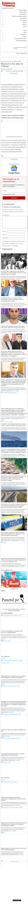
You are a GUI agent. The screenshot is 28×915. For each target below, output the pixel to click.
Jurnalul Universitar (21, 38)
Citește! (18, 279)
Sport (25, 26)
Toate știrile (23, 12)
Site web (4, 238)
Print (25, 30)
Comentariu (6, 215)
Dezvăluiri (23, 18)
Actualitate (23, 14)
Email (4, 234)
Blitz (25, 32)
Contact (4, 911)
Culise (25, 36)
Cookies (23, 911)
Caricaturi (24, 34)
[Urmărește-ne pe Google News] (14, 169)
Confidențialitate (14, 911)
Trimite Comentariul (7, 249)
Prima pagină (23, 10)
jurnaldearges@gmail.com (13, 870)
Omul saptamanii (21, 40)
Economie (23, 20)
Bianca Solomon (7, 69)
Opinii (25, 22)
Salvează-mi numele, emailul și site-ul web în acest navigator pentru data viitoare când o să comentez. (14, 243)
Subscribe (14, 198)
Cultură (24, 24)
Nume (4, 231)
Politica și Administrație (19, 16)
